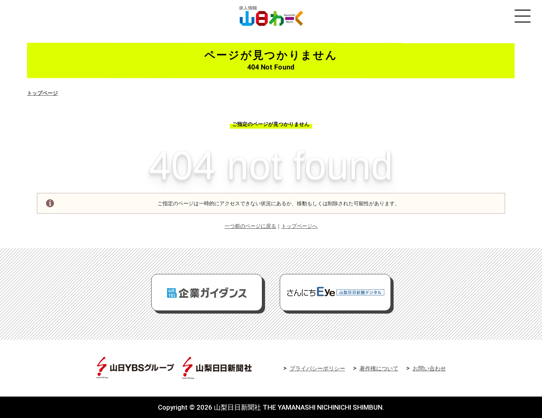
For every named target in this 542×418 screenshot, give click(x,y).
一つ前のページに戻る (250, 226)
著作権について (378, 368)
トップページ (42, 93)
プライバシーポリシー (317, 368)
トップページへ (299, 226)
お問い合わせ (429, 368)
